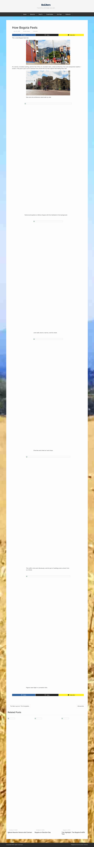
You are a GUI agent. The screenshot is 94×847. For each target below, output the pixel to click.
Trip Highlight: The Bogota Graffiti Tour (73, 833)
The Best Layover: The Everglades (19, 706)
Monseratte (81, 706)
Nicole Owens (26, 31)
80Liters (46, 4)
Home (24, 14)
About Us (32, 14)
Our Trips (59, 14)
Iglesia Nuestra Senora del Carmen (20, 832)
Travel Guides (49, 14)
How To (40, 14)
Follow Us (67, 14)
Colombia (35, 31)
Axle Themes (84, 844)
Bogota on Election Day (43, 832)
